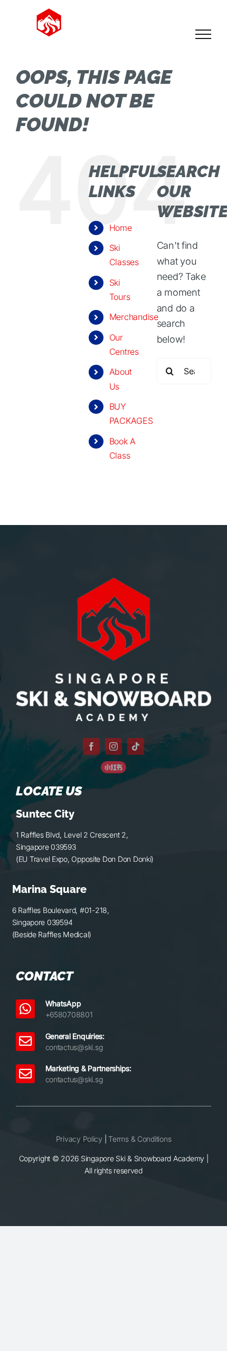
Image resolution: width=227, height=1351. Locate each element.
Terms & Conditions (139, 1138)
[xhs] (113, 765)
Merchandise (133, 317)
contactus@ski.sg (74, 1047)
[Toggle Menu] (203, 34)
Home (120, 227)
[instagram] (113, 746)
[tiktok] (135, 746)
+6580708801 (69, 1014)
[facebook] (91, 746)
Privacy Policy (79, 1138)
